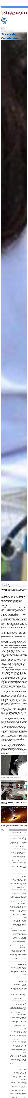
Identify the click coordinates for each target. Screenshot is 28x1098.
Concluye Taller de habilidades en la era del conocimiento (18, 995)
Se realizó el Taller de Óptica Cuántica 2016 (19, 857)
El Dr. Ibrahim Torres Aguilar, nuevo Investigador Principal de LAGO (18, 929)
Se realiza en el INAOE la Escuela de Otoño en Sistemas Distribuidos (18, 888)
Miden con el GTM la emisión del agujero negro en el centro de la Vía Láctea (18, 1009)
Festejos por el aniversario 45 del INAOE (19, 867)
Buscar (2, 28)
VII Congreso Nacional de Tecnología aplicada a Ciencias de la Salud (18, 1027)
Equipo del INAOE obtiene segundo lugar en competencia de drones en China (18, 898)
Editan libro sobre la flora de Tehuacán (20, 985)
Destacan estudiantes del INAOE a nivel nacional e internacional (18, 871)
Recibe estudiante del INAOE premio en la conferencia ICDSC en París (18, 916)
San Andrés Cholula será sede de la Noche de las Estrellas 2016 (18, 853)
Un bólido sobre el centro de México (18, 1090)
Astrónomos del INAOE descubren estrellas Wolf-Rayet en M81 (18, 1060)
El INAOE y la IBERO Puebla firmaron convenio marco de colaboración (19, 848)
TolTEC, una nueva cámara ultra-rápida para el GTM (18, 902)
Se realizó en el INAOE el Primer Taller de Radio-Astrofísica (18, 989)
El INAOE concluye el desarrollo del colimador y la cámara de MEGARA (18, 1094)
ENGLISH (3, 7)
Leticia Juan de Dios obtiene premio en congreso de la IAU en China (18, 884)
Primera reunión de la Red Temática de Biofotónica (18, 946)
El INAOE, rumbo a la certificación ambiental (18, 1036)
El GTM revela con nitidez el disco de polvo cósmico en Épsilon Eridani (18, 1056)
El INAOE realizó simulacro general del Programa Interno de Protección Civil (18, 838)
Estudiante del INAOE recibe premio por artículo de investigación (18, 955)
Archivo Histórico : (3, 830)
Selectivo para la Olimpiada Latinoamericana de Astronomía (19, 938)
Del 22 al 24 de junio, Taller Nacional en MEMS (20, 1073)
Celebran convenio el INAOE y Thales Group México (19, 963)
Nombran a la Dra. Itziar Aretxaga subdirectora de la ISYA (18, 1003)
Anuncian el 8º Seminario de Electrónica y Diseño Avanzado (19, 933)
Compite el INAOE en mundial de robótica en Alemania (18, 1013)
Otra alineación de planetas (20, 977)
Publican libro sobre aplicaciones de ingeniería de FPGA (18, 1064)
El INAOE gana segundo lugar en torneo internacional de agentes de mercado (18, 973)
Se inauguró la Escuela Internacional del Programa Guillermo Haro (18, 911)
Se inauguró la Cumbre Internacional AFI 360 (18, 1083)
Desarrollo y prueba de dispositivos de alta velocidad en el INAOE (18, 951)
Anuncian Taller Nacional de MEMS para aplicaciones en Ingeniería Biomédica (18, 1041)
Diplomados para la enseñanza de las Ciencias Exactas (18, 1018)
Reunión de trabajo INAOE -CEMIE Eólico (18, 959)
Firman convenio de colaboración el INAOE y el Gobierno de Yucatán (18, 907)
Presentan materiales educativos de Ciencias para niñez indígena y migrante (18, 1051)
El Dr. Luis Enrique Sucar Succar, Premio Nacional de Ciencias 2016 (18, 833)
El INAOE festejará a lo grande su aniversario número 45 (18, 968)
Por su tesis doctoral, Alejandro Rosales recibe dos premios (19, 880)
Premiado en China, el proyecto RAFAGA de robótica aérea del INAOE (19, 862)
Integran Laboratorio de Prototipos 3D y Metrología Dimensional (18, 1032)
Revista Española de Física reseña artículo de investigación (18, 1022)
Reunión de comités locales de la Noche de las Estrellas (19, 942)
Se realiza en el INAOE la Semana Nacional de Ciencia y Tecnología (18, 892)
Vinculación (6, 584)
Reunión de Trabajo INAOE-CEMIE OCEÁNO (18, 875)
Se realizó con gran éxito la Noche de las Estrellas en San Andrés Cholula (18, 843)
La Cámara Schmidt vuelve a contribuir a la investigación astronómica (19, 1078)
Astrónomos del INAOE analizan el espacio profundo (18, 980)
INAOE (5, 583)
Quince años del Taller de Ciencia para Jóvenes (18, 1087)
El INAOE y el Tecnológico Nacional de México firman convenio (18, 999)
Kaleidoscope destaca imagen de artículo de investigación (19, 1046)
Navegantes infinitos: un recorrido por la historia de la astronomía (18, 921)
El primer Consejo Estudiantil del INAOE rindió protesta (18, 925)
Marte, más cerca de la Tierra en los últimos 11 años (18, 1068)
